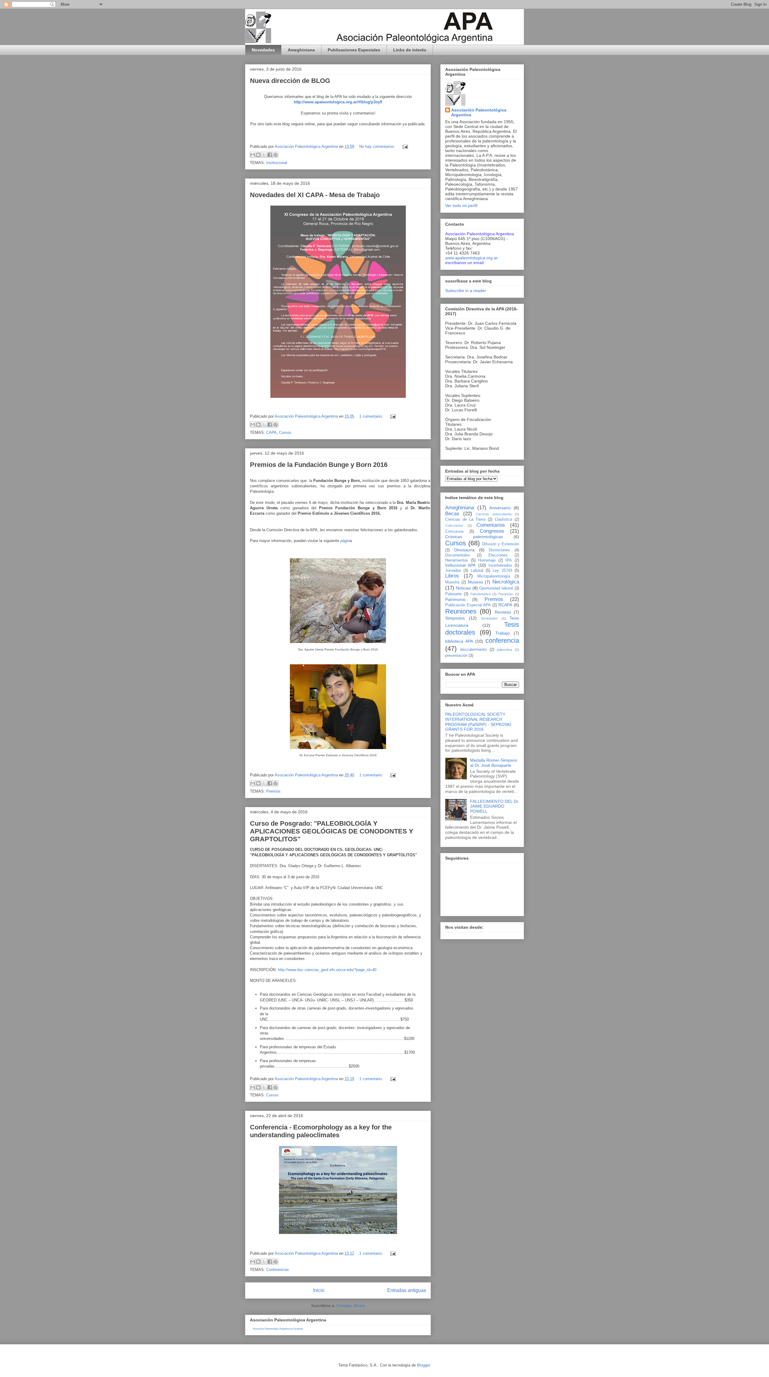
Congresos (492, 531)
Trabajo (502, 633)
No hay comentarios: (378, 146)
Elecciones (498, 555)
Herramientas (456, 560)
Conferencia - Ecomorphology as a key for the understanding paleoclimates (321, 1131)
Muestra (452, 582)
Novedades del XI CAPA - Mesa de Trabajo (315, 195)
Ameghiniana (301, 49)
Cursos (285, 432)
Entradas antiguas (406, 1290)
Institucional (276, 162)
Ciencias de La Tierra (465, 519)
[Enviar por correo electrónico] (253, 155)
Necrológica (505, 582)
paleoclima (504, 649)
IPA (509, 560)
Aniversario (500, 507)
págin (345, 540)
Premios (273, 791)
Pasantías (505, 594)
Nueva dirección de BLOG (290, 80)
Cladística (503, 519)
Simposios (455, 618)
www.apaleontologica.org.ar (471, 257)
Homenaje (487, 560)
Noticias (463, 588)
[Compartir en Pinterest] (275, 155)
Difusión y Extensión (500, 544)
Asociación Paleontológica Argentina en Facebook (278, 1328)
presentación (456, 655)
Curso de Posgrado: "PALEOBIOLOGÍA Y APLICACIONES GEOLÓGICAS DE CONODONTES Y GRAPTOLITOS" (331, 831)
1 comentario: (371, 416)
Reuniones (460, 611)
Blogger (423, 1365)
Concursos (454, 531)
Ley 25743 (502, 570)
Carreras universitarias (494, 514)
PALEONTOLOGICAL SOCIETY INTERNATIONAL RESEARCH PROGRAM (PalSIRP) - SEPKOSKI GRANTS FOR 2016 (478, 722)
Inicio (318, 1290)
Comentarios (490, 525)
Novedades (263, 49)
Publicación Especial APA (468, 605)
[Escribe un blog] (258, 155)
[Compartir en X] (264, 155)
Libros (452, 576)
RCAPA (505, 604)
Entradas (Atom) (350, 1305)
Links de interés (409, 49)
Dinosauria (464, 549)
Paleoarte (453, 594)
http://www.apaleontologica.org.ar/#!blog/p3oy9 (338, 102)
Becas (452, 513)
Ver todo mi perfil (461, 205)
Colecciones (454, 525)
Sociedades (489, 618)
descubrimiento (473, 649)
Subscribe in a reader (465, 290)
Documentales (457, 555)
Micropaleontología (493, 576)
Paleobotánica (480, 594)
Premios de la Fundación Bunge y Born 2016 (319, 464)
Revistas (503, 612)
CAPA (271, 432)
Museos (475, 582)
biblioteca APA (459, 641)
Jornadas (453, 570)
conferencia (502, 640)
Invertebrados (500, 565)
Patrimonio (455, 599)
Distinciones (499, 550)
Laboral (477, 570)
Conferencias (277, 1269)
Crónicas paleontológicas (474, 536)
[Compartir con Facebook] (270, 155)
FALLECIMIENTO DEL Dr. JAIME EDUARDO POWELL (494, 806)
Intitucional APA (460, 565)
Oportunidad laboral (496, 588)
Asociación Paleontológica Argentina (478, 112)
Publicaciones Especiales (354, 49)
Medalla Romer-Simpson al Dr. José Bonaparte (493, 763)
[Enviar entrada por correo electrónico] (404, 146)
